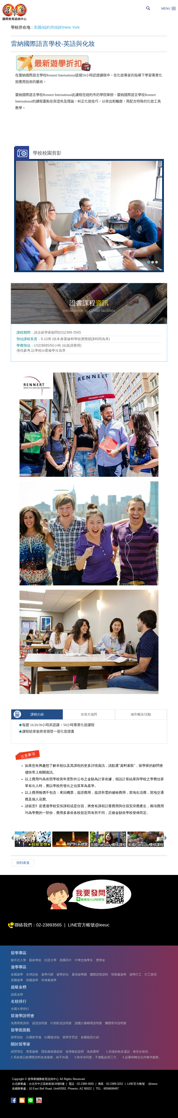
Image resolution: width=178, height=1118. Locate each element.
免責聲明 (93, 1051)
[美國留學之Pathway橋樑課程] (145, 839)
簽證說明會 (39, 1023)
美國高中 (65, 960)
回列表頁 (23, 863)
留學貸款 (17, 1037)
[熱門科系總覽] (70, 839)
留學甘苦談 (70, 1037)
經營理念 (17, 1051)
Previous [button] (12, 838)
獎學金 (100, 960)
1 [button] (148, 262)
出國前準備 (33, 1037)
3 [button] (156, 262)
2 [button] (152, 262)
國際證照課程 (99, 974)
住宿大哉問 (89, 714)
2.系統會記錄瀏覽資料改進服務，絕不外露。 (41, 1057)
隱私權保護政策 (52, 1051)
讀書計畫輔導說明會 (88, 1023)
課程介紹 (37, 714)
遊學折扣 (62, 974)
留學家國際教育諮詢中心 (14, 12)
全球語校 (32, 974)
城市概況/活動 (141, 714)
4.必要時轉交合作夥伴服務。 (142, 1057)
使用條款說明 (75, 1051)
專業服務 (32, 1051)
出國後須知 (51, 1037)
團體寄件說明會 (115, 1023)
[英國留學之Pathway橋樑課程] (108, 839)
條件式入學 (18, 960)
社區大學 (50, 960)
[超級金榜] (33, 839)
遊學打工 (135, 974)
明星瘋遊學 (118, 974)
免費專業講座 (20, 1023)
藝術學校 (35, 960)
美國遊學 (17, 980)
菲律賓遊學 (48, 980)
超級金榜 (17, 994)
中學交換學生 (84, 960)
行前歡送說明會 (61, 1023)
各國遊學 (17, 974)
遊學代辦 (47, 974)
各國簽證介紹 (90, 1037)
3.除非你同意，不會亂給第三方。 (96, 1057)
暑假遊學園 (79, 974)
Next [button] (165, 838)
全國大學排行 (20, 1008)
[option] (89, 216)
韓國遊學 (32, 980)
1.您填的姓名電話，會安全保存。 (128, 1051)
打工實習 (151, 974)
